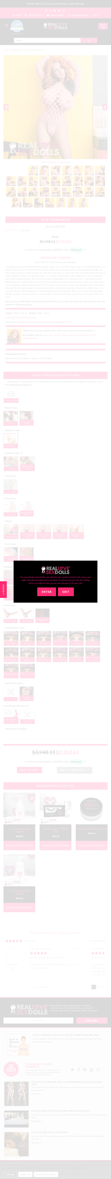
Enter (47, 591)
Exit (65, 591)
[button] (3, 589)
